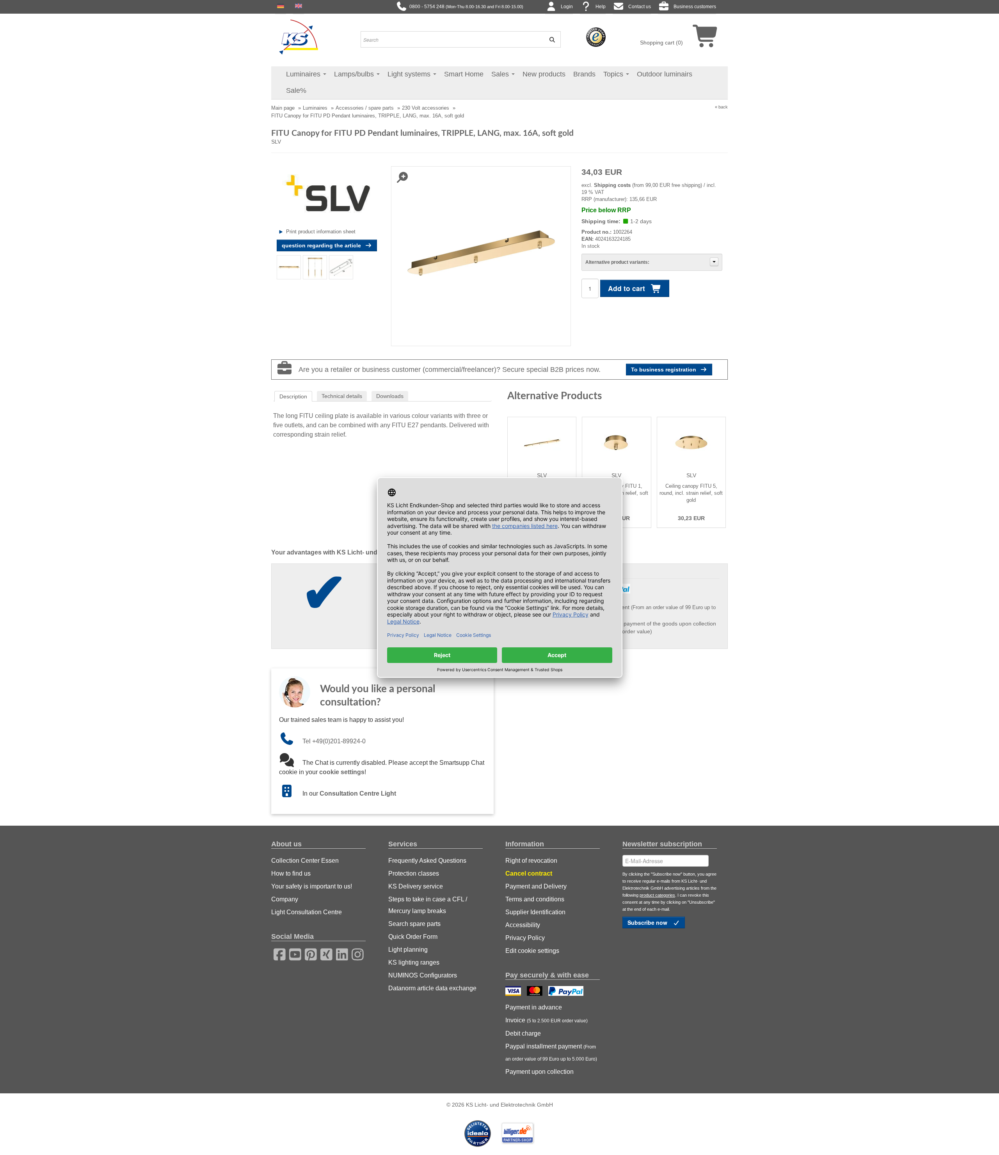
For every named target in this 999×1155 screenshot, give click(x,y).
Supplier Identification (535, 912)
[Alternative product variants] (714, 262)
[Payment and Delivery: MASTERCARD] (535, 992)
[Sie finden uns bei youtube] (293, 953)
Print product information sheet (321, 232)
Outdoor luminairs (664, 74)
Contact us (639, 6)
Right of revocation (531, 860)
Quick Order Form (412, 936)
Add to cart (627, 288)
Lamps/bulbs (355, 74)
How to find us (291, 873)
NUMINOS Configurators (422, 975)
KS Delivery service (415, 886)
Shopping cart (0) (661, 42)
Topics (614, 74)
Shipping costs (612, 185)
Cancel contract (528, 873)
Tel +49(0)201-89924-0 (334, 741)
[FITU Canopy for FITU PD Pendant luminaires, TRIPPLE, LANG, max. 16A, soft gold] (289, 267)
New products (544, 74)
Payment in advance (533, 1007)
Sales (501, 74)
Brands (584, 74)
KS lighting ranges (413, 962)
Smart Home (464, 74)
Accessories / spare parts (365, 108)
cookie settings (341, 772)
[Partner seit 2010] (478, 1133)
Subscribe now (648, 922)
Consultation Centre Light (358, 793)
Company (284, 899)
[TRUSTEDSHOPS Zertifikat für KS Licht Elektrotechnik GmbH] (596, 37)
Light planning (408, 949)
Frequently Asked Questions (427, 860)
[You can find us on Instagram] (355, 953)
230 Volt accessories (425, 108)
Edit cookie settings (532, 950)
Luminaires (304, 74)
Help (600, 6)
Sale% (296, 90)
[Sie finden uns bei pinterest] (308, 953)
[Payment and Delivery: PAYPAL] (566, 992)
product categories (657, 895)
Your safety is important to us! (311, 886)
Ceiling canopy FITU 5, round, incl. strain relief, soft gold (691, 493)
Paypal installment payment (551, 1052)
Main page (283, 108)
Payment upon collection (539, 1071)
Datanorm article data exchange (432, 988)
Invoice (546, 1020)
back (723, 107)
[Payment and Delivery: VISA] (514, 992)
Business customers (695, 6)
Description (293, 396)
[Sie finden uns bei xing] (324, 953)
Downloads (390, 396)
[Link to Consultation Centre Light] (290, 793)
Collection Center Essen (305, 860)
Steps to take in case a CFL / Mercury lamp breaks (427, 905)
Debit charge (523, 1033)
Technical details (342, 396)
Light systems (410, 74)
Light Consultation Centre (306, 912)
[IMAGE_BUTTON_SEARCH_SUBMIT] (549, 39)
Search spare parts (414, 923)
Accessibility (522, 925)
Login (567, 6)
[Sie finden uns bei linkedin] (339, 953)
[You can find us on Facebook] (277, 953)
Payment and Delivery (536, 886)
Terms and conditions (534, 899)
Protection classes (413, 873)
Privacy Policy (525, 938)
